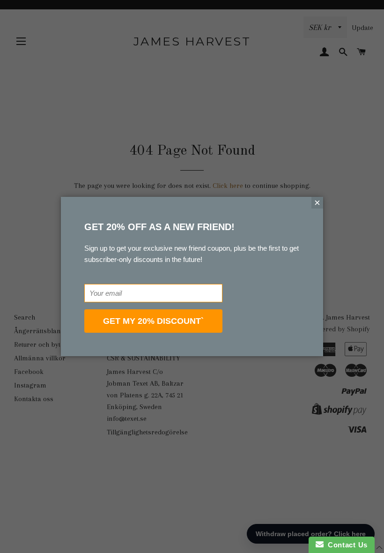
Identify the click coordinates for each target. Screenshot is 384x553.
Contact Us (346, 545)
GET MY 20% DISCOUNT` (153, 321)
